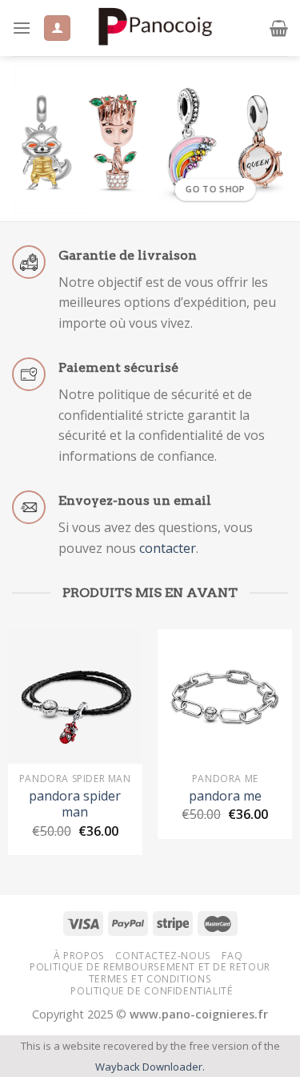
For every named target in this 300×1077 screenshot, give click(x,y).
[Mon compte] (57, 28)
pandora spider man (75, 804)
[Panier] (279, 28)
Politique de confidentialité (151, 991)
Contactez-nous (163, 955)
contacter (167, 548)
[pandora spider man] (75, 696)
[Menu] (21, 27)
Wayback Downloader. (150, 1066)
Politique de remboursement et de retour (150, 967)
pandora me (225, 796)
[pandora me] (225, 696)
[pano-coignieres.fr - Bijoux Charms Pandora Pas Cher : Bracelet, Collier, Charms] (154, 28)
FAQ (232, 955)
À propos (79, 955)
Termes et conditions (150, 979)
